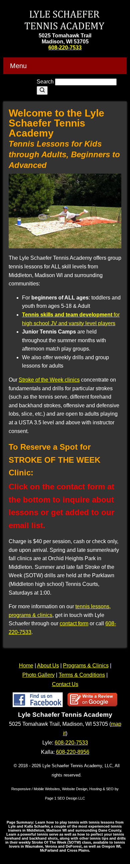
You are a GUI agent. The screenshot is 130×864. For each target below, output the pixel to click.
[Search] (42, 90)
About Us (48, 665)
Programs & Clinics (86, 665)
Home (26, 665)
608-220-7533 (65, 47)
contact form (74, 623)
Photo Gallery (38, 675)
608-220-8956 (72, 752)
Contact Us (65, 684)
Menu (18, 65)
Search (46, 81)
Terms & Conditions (82, 675)
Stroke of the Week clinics (49, 380)
